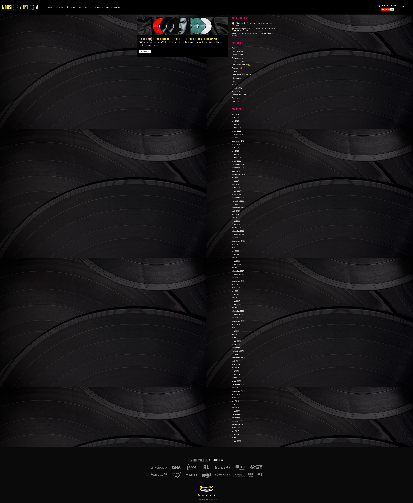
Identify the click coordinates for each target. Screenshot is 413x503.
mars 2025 (236, 154)
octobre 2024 (237, 171)
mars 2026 (236, 124)
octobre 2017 (237, 421)
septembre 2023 (238, 207)
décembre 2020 (238, 311)
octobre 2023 (237, 204)
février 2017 (236, 441)
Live (233, 81)
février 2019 (236, 377)
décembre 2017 (238, 414)
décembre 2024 (238, 164)
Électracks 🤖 (237, 68)
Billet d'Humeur (237, 51)
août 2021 (236, 284)
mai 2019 (235, 371)
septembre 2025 (238, 141)
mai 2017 (235, 434)
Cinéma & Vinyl (237, 55)
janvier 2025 (236, 161)
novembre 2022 (238, 234)
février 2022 (236, 264)
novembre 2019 (238, 351)
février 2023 (236, 224)
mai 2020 (235, 331)
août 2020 (236, 324)
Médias (234, 85)
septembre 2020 (238, 321)
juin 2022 (235, 251)
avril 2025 (235, 151)
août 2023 (236, 211)
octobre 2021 (237, 277)
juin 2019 (235, 367)
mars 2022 (236, 261)
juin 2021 (235, 291)
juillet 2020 (236, 327)
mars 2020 (236, 337)
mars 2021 (236, 301)
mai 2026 (235, 117)
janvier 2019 (236, 381)
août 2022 (236, 244)
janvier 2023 (236, 227)
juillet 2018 (236, 398)
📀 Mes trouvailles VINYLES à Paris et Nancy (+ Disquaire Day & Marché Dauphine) (253, 29)
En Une (234, 71)
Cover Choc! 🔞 (238, 61)
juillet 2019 (236, 364)
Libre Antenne (237, 78)
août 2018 (236, 394)
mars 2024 (236, 187)
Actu (234, 48)
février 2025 (236, 157)
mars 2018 (236, 411)
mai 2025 (235, 147)
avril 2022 (235, 257)
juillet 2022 (236, 247)
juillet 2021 (236, 287)
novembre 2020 (238, 314)
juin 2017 (235, 431)
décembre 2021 (238, 271)
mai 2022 (235, 254)
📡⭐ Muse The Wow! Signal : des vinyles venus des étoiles (251, 34)
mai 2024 (235, 181)
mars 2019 (236, 374)
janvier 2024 (236, 194)
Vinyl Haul (235, 101)
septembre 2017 (238, 424)
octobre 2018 (237, 388)
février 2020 (236, 341)
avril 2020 (235, 334)
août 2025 (236, 144)
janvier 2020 (236, 344)
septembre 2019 (238, 357)
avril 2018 (235, 408)
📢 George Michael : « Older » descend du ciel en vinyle (183, 39)
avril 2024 (235, 184)
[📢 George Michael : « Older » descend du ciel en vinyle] (182, 26)
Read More (145, 51)
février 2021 (236, 304)
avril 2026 (235, 121)
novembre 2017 (238, 418)
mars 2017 (236, 438)
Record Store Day (239, 95)
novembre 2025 (238, 134)
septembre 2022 (238, 241)
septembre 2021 (238, 281)
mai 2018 (235, 404)
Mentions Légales (213, 499)
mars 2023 (236, 221)
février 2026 (236, 127)
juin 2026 (235, 114)
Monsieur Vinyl (237, 88)
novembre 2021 (238, 274)
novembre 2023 (238, 201)
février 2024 (236, 191)
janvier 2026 (236, 131)
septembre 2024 (238, 174)
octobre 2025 (237, 137)
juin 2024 (235, 177)
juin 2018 (235, 401)
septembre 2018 (238, 391)
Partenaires (236, 91)
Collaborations (237, 58)
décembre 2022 (238, 231)
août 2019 (236, 361)
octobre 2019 (237, 354)
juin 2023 (235, 214)
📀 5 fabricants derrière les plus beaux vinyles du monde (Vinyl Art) (253, 24)
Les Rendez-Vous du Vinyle (242, 75)
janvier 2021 (236, 307)
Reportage (236, 98)
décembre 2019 (238, 347)
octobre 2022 (237, 237)
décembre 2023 (238, 197)
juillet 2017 (236, 428)
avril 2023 (235, 217)
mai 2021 (235, 294)
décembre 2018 (238, 384)
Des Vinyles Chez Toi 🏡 (241, 65)
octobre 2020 (237, 317)
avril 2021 (235, 297)
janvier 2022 (236, 267)
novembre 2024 (238, 167)
